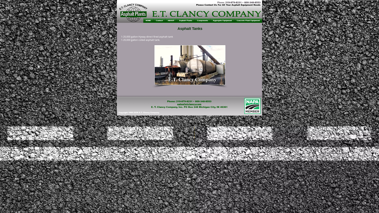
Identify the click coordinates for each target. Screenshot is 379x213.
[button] (186, 20)
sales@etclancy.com (189, 104)
